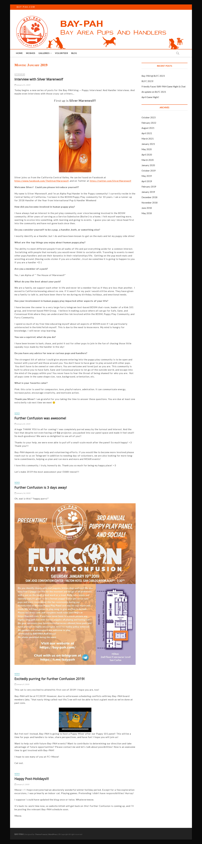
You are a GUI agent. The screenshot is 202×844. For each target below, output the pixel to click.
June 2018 (147, 208)
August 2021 (148, 128)
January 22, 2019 (23, 424)
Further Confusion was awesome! (40, 418)
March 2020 (148, 160)
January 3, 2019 (22, 784)
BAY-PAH (19, 834)
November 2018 (149, 202)
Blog (74, 53)
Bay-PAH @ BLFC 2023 (153, 75)
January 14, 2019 (23, 493)
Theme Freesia (41, 834)
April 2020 (147, 154)
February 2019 (149, 186)
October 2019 (149, 170)
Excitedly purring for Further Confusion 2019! (49, 678)
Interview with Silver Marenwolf (38, 79)
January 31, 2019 (23, 85)
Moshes (30, 53)
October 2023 (149, 117)
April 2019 (147, 181)
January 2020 (148, 165)
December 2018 (149, 197)
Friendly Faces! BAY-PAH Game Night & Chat (164, 86)
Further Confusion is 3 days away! (40, 487)
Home (19, 53)
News (17, 413)
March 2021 (148, 138)
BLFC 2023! (147, 81)
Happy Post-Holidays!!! (31, 778)
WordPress (53, 834)
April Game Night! (150, 97)
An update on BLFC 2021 (154, 91)
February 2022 (149, 122)
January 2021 (148, 144)
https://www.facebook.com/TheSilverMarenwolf (41, 180)
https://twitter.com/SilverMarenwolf (110, 180)
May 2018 (147, 213)
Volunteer (61, 53)
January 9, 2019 (22, 684)
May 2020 (147, 149)
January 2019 (148, 192)
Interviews (19, 74)
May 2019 (147, 176)
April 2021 (147, 133)
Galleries (43, 53)
